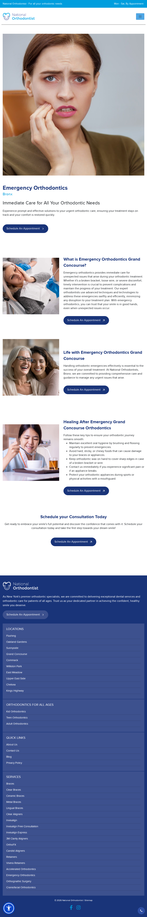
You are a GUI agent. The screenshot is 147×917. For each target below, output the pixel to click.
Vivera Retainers (15, 863)
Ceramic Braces (15, 795)
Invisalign (11, 820)
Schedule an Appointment (23, 228)
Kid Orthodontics (16, 711)
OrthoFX (11, 844)
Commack (12, 660)
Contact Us (12, 750)
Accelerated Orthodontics (21, 869)
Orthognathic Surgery (18, 881)
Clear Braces (13, 789)
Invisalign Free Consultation (22, 826)
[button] (9, 908)
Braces (10, 783)
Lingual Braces (14, 808)
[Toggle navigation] (140, 16)
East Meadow (14, 672)
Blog (9, 756)
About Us (11, 744)
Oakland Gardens (16, 641)
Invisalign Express (16, 832)
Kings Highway (15, 690)
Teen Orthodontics (17, 717)
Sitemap (89, 900)
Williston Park (14, 666)
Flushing (11, 635)
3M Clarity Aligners (17, 838)
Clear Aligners (14, 814)
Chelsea (11, 684)
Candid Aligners (15, 850)
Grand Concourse (16, 654)
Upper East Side (15, 678)
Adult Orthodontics (17, 723)
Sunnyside (12, 648)
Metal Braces (13, 802)
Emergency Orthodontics (20, 875)
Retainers (11, 856)
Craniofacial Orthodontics (21, 887)
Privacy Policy (14, 762)
